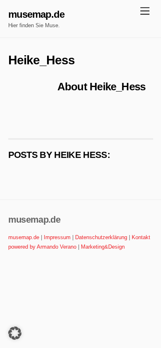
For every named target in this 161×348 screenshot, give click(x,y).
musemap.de (23, 237)
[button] (15, 333)
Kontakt (141, 237)
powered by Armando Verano (42, 247)
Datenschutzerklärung (101, 237)
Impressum (57, 237)
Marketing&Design (103, 247)
